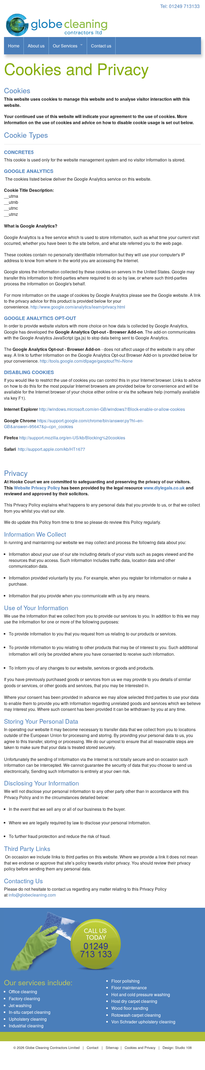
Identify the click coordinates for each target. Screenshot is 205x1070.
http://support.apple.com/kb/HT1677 (51, 449)
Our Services (65, 46)
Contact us (101, 46)
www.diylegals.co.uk (164, 488)
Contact (92, 1047)
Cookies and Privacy (140, 1047)
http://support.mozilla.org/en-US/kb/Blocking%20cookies (72, 438)
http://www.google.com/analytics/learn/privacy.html (77, 307)
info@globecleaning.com (32, 895)
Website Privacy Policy (37, 488)
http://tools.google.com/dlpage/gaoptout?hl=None (86, 361)
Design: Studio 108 (177, 1047)
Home (13, 46)
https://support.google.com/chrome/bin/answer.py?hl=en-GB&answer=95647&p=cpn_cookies (74, 423)
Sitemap (112, 1047)
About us (36, 46)
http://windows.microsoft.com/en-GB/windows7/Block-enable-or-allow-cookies (112, 409)
